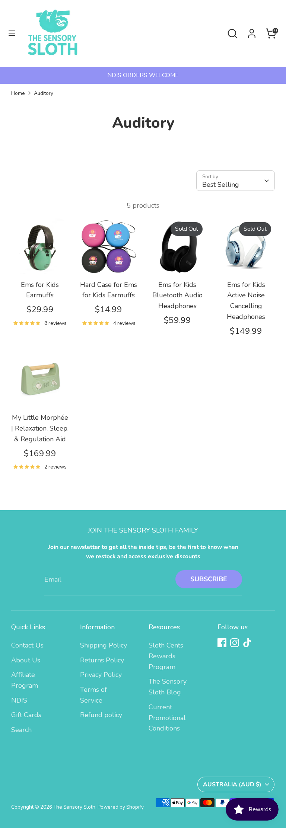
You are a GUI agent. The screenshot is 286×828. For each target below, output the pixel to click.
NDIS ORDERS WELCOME (143, 75)
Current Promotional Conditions (167, 718)
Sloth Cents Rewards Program (166, 656)
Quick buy (40, 262)
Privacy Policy (101, 674)
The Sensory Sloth (74, 807)
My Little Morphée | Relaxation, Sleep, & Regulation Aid (40, 428)
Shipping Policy (103, 645)
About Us (25, 660)
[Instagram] (234, 642)
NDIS (19, 700)
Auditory (43, 93)
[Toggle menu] (11, 33)
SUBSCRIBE (208, 579)
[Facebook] (221, 642)
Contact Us (27, 645)
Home (18, 93)
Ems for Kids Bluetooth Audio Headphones (177, 295)
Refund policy (101, 714)
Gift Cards (26, 714)
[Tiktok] (247, 642)
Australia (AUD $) (232, 784)
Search (21, 729)
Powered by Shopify (121, 807)
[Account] (251, 31)
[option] (143, 75)
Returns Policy (102, 660)
